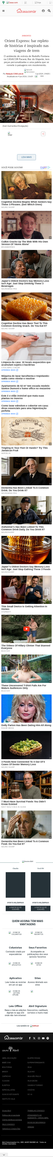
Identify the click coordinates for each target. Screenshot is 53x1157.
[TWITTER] (33, 1038)
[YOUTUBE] (42, 1038)
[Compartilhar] (43, 134)
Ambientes (26, 36)
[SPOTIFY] (47, 1038)
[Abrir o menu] (4, 10)
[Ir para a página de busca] (49, 10)
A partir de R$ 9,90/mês (17, 909)
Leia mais (26, 157)
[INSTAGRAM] (38, 1038)
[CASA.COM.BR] (26, 11)
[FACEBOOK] (29, 1038)
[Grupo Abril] (3, 2)
